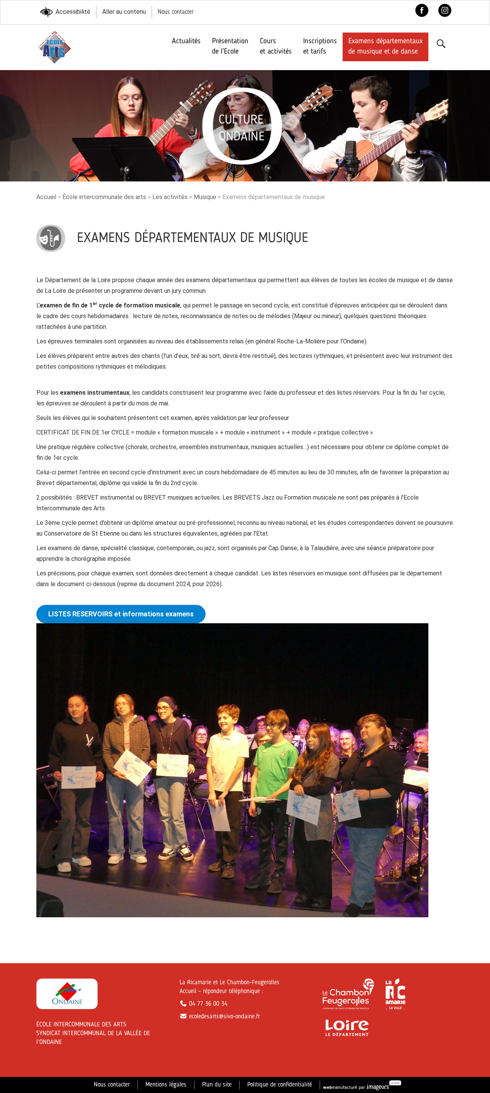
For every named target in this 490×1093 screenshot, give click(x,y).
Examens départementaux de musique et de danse (385, 47)
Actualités (186, 41)
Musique (205, 197)
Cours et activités (276, 47)
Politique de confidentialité (279, 1085)
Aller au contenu (124, 11)
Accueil (46, 197)
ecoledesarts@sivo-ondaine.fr (223, 1017)
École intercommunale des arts (104, 197)
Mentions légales (165, 1085)
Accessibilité (73, 11)
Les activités (170, 197)
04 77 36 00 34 (207, 1004)
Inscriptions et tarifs (320, 47)
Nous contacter (176, 12)
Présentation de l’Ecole (230, 47)
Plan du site (217, 1085)
